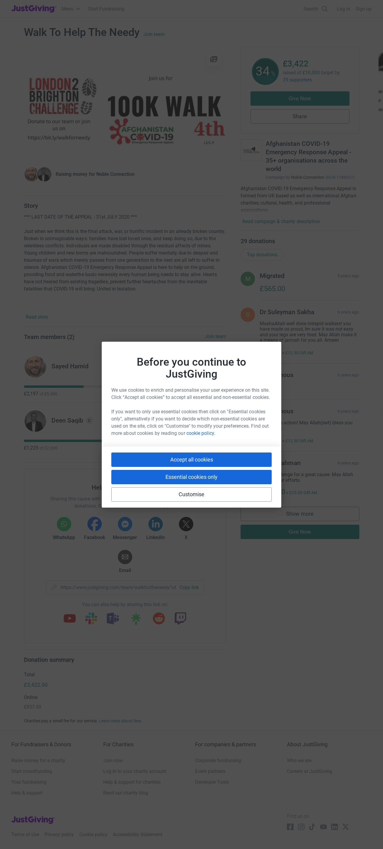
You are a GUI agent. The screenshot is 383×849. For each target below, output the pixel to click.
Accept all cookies (191, 459)
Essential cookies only (191, 477)
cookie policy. (200, 433)
